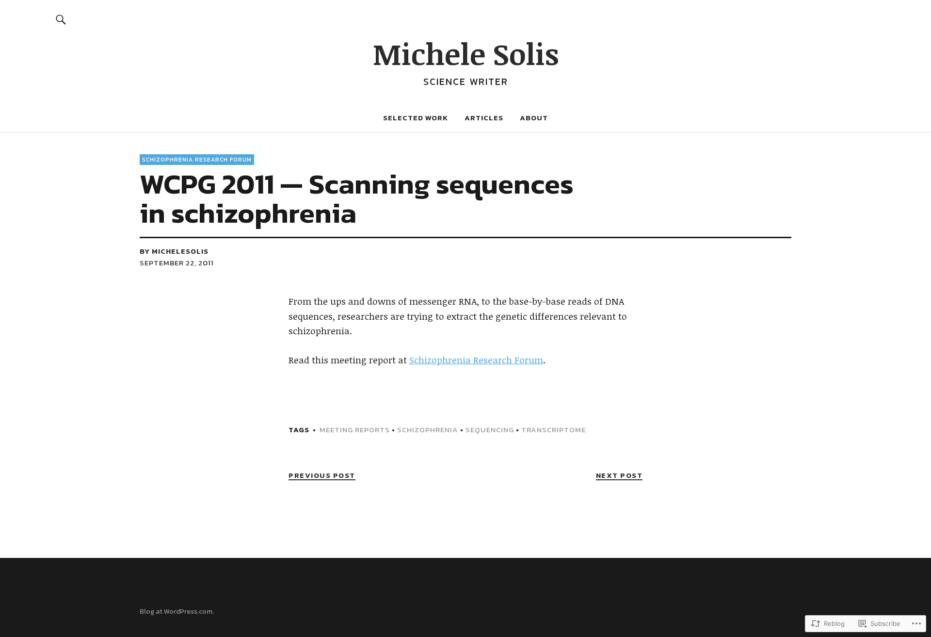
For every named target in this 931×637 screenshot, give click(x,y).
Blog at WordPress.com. (177, 611)
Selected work (415, 117)
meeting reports (355, 429)
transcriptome (553, 429)
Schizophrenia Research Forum (197, 159)
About (534, 117)
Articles (484, 117)
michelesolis (180, 251)
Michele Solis (466, 53)
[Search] (61, 19)
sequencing (490, 429)
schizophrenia (427, 429)
